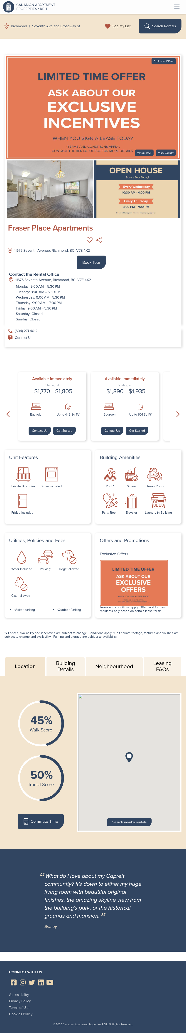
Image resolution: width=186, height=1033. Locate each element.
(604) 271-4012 (26, 330)
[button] (129, 757)
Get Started (64, 430)
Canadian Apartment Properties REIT (30, 7)
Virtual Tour (144, 153)
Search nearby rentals (129, 822)
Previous (8, 414)
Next (178, 414)
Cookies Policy (20, 1014)
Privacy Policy (20, 1001)
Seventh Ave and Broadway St (56, 26)
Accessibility (19, 994)
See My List (122, 26)
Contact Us (23, 337)
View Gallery (166, 153)
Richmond (19, 26)
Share (98, 239)
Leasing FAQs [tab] (162, 666)
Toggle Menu (176, 6)
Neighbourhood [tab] (114, 666)
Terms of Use (19, 1007)
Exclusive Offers (164, 61)
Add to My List (89, 239)
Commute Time (44, 821)
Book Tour (91, 262)
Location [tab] (25, 666)
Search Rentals (164, 26)
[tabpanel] (93, 762)
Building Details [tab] (65, 666)
